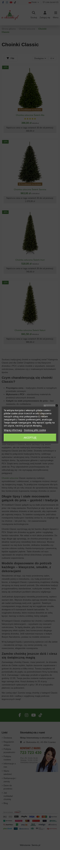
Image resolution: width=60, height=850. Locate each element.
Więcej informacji (13, 429)
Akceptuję (30, 437)
